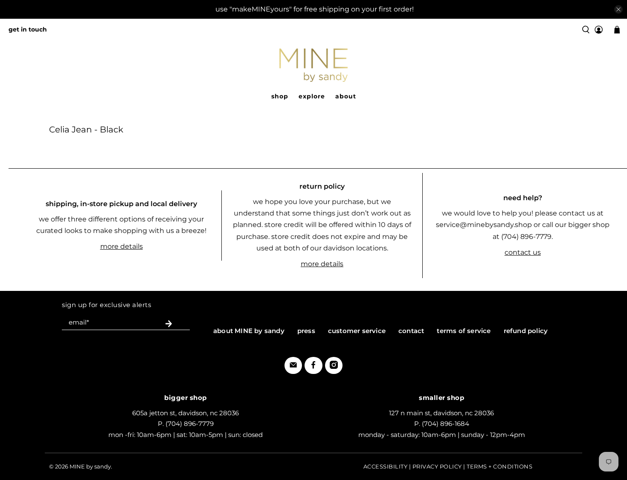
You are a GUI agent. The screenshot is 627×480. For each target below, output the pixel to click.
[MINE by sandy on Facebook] (313, 366)
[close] (618, 9)
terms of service (464, 331)
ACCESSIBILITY (385, 466)
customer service (357, 331)
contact (411, 331)
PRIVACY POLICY (437, 466)
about (345, 96)
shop (279, 96)
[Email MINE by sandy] (293, 366)
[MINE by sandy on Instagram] (334, 366)
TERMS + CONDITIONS (499, 466)
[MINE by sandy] (313, 65)
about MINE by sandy (248, 331)
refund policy (526, 331)
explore (312, 96)
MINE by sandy (90, 466)
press (306, 331)
